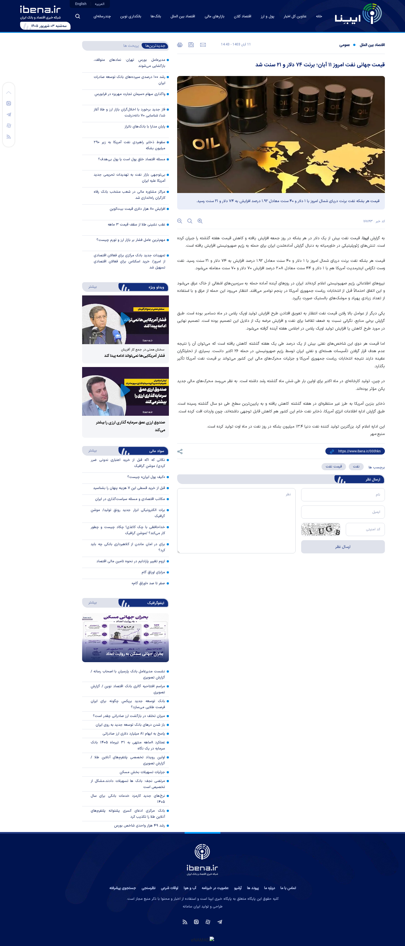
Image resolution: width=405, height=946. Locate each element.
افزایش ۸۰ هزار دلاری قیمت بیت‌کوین (137, 209)
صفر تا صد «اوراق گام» (148, 583)
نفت (356, 466)
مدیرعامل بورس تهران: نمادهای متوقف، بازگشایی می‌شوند (129, 63)
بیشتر (90, 287)
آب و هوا (190, 888)
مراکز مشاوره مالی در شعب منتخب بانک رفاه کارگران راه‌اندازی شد (129, 195)
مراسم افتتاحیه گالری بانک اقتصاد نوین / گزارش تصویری (128, 689)
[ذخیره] (190, 44)
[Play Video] (125, 320)
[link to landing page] (358, 13)
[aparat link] (8, 125)
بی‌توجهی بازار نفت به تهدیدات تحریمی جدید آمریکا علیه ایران (129, 178)
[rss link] (9, 136)
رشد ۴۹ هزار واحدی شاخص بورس (139, 825)
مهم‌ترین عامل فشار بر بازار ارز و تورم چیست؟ (130, 240)
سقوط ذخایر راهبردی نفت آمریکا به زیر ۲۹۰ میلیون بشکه (129, 145)
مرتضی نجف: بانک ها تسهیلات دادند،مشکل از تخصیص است (128, 784)
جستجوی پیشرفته (122, 888)
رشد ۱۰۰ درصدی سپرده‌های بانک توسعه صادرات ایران (129, 80)
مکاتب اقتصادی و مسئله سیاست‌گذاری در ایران (130, 499)
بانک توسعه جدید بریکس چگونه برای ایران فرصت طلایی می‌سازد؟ (128, 704)
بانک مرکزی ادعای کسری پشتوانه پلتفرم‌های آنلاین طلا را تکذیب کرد (128, 814)
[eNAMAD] (202, 939)
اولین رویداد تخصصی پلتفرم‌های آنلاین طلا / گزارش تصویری (128, 760)
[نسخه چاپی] (179, 44)
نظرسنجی (148, 888)
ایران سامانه (191, 906)
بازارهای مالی (214, 16)
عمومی (344, 45)
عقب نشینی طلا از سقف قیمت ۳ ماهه (136, 224)
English (81, 4)
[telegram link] (8, 114)
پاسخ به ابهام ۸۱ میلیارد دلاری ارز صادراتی (133, 733)
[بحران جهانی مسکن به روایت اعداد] (125, 637)
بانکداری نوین (130, 16)
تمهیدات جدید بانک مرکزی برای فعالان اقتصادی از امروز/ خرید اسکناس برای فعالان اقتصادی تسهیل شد (129, 261)
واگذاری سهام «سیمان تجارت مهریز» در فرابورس (129, 94)
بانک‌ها (156, 16)
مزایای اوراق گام (153, 572)
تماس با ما (288, 888)
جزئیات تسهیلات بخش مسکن (142, 772)
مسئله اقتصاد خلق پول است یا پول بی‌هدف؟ (131, 159)
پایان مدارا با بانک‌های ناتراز (145, 126)
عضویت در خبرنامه (215, 888)
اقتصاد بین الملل (183, 16)
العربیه (99, 4)
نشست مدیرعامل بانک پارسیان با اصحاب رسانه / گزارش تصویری (128, 674)
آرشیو (238, 888)
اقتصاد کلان (242, 16)
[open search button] (77, 16)
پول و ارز (267, 16)
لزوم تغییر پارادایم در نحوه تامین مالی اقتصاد (130, 561)
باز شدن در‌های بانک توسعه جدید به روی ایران (130, 725)
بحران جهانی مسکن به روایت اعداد (134, 654)
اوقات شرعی (169, 888)
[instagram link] (8, 103)
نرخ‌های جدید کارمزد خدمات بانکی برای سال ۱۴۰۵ (128, 799)
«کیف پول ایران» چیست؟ (146, 477)
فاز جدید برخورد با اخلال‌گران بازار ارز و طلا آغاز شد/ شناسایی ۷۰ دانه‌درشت (129, 112)
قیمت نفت (334, 466)
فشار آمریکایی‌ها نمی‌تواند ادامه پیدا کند (134, 356)
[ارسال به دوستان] (202, 44)
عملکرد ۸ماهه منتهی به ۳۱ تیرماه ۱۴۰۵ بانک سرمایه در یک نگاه (128, 745)
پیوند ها (253, 888)
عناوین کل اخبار (295, 16)
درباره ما (269, 888)
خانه (319, 16)
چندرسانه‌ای (102, 16)
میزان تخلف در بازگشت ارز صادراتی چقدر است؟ (129, 716)
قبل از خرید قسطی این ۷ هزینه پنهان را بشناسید (129, 488)
